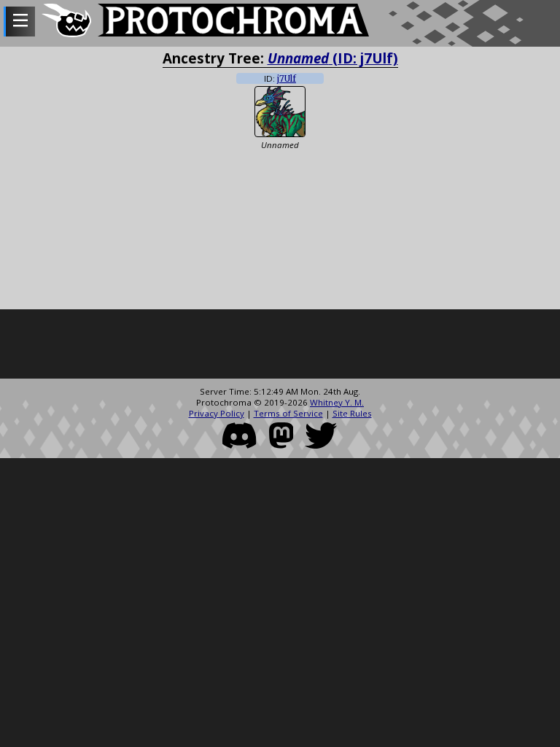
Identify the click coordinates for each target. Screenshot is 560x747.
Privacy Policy (216, 413)
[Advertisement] (280, 346)
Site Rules (352, 413)
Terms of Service (288, 413)
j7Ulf (286, 79)
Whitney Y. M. (337, 402)
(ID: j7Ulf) (333, 58)
